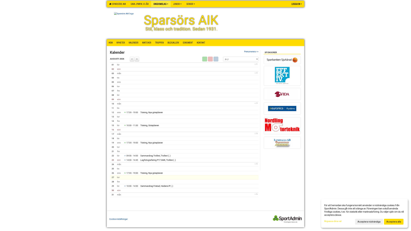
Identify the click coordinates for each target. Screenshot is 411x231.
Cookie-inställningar (118, 219)
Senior (189, 4)
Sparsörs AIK (118, 4)
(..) (169, 155)
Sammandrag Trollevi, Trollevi (154, 155)
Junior (176, 4)
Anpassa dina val (332, 221)
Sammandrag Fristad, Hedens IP (155, 186)
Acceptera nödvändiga (369, 221)
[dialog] (364, 213)
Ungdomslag (159, 4)
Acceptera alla (393, 221)
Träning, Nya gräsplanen (151, 112)
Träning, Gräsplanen (149, 125)
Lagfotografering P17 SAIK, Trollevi (156, 160)
